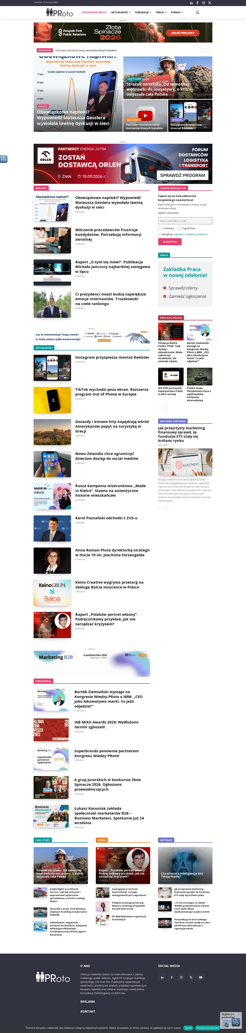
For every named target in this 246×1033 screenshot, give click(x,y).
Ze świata (177, 120)
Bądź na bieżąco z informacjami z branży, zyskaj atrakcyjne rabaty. (182, 206)
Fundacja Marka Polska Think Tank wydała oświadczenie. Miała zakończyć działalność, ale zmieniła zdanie (170, 352)
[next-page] (165, 408)
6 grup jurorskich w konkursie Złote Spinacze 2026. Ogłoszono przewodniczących (107, 784)
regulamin (178, 234)
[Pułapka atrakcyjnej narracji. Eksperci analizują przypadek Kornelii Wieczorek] (102, 906)
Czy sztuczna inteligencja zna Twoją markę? (182, 875)
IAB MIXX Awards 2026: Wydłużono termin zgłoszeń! (106, 724)
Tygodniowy (188, 228)
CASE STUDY (43, 840)
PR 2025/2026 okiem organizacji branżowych (129, 918)
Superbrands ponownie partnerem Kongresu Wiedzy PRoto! (106, 753)
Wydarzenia (43, 681)
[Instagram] (203, 3)
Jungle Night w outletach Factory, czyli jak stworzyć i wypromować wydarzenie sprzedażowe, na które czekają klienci (67, 895)
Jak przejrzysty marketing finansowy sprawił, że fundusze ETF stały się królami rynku (181, 434)
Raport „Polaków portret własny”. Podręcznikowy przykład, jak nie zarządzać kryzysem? (106, 619)
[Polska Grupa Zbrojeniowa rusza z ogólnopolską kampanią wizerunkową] (199, 376)
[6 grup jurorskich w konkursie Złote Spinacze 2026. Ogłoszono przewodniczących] (51, 787)
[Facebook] (197, 3)
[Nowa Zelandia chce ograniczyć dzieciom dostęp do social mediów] (52, 464)
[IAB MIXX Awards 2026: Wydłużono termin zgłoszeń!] (51, 729)
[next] (207, 50)
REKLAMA (87, 1001)
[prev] (202, 50)
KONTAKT (87, 1011)
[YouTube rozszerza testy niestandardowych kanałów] (145, 116)
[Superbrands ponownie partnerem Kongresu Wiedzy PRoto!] (51, 758)
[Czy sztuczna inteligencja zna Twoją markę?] (185, 865)
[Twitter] (209, 3)
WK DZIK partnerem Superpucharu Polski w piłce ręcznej (170, 391)
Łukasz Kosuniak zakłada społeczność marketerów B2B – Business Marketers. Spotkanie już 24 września (109, 815)
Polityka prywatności (208, 1027)
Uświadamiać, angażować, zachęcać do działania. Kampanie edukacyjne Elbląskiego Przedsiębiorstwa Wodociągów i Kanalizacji (68, 928)
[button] (197, 12)
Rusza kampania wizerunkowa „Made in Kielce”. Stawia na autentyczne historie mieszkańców (110, 490)
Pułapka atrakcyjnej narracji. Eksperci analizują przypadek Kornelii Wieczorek (128, 905)
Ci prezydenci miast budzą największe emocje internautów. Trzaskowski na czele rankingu (110, 298)
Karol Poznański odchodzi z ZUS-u (106, 517)
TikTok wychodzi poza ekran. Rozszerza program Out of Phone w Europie (111, 392)
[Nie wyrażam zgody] (241, 1028)
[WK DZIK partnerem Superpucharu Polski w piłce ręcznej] (171, 376)
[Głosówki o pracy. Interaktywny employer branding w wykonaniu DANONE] (40, 912)
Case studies (134, 79)
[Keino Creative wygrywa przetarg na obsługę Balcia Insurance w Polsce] (52, 593)
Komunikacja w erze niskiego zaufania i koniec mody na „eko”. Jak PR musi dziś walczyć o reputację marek (192, 924)
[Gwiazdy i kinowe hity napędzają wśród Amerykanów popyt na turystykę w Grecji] (52, 432)
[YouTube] (201, 977)
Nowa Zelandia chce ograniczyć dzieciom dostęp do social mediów (106, 456)
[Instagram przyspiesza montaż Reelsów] (190, 116)
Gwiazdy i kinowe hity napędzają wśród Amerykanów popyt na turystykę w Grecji (112, 426)
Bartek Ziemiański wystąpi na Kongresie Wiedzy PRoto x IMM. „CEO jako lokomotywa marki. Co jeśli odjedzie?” (108, 699)
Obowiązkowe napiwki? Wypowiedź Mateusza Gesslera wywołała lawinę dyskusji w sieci (109, 202)
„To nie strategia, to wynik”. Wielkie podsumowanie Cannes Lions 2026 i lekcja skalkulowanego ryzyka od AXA (191, 907)
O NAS (85, 966)
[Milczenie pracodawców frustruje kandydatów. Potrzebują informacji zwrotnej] (52, 240)
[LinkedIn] (191, 3)
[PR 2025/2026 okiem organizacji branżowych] (102, 920)
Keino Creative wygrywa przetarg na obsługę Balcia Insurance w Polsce (109, 584)
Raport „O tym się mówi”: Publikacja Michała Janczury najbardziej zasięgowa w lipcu (112, 266)
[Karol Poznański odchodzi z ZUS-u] (52, 528)
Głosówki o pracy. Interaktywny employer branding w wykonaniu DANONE (68, 911)
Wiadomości (133, 120)
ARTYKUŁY (166, 840)
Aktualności (44, 347)
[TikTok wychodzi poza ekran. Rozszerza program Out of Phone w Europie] (52, 400)
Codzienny (168, 228)
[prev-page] (160, 408)
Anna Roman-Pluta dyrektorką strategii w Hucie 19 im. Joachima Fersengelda (112, 552)
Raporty (43, 106)
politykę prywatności (197, 234)
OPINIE (102, 840)
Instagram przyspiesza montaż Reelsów (112, 357)
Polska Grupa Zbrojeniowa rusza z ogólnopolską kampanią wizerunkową (199, 394)
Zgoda (188, 1027)
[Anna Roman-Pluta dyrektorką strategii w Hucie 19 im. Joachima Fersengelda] (52, 561)
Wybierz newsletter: (168, 212)
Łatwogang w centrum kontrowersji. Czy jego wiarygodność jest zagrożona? (129, 891)
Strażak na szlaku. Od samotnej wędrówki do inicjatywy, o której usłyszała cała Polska (59, 873)
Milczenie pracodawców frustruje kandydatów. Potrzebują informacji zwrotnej (108, 234)
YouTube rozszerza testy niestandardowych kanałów (86, 50)
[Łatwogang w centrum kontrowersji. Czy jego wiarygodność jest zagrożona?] (102, 892)
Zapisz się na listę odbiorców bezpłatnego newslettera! (177, 198)
